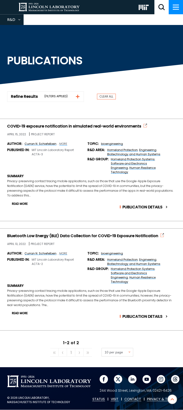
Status (98, 399)
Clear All (106, 96)
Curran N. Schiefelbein (40, 144)
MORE (63, 144)
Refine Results (24, 96)
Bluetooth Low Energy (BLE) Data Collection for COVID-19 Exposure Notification (82, 236)
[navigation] (176, 7)
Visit (114, 399)
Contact (132, 399)
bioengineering (112, 144)
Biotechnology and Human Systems (133, 154)
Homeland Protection (122, 150)
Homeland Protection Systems (133, 159)
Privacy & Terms (161, 399)
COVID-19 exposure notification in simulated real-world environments (74, 126)
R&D (15, 21)
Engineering (147, 150)
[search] (161, 7)
